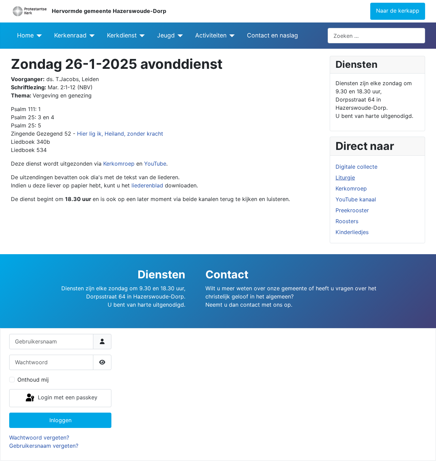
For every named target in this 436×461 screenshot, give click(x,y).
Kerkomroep (119, 163)
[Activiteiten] (231, 35)
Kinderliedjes (352, 232)
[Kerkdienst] (141, 35)
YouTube (155, 163)
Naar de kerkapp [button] (397, 10)
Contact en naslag (272, 35)
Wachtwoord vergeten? (39, 437)
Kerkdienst (122, 35)
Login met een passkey (66, 397)
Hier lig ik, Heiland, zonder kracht (119, 133)
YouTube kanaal (356, 199)
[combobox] (376, 35)
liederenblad (147, 185)
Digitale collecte (356, 166)
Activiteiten (211, 35)
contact (250, 304)
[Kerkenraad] (91, 35)
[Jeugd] (179, 35)
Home (25, 35)
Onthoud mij (33, 379)
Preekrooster (352, 210)
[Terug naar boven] (424, 448)
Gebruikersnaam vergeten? (43, 445)
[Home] (38, 35)
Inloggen (60, 420)
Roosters (347, 221)
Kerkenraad (70, 35)
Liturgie (345, 177)
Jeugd (166, 35)
